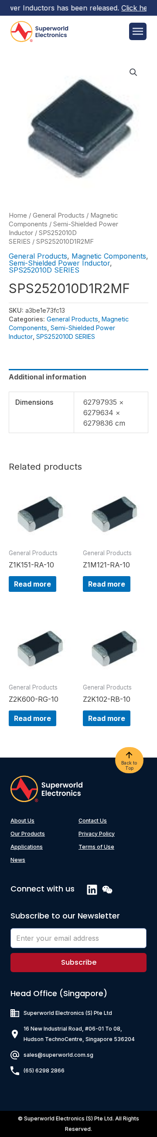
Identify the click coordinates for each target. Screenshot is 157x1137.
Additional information (47, 376)
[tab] (78, 377)
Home (18, 215)
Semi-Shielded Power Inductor (59, 263)
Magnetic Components (109, 256)
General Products (59, 215)
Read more (32, 584)
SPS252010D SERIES (44, 270)
